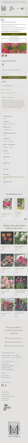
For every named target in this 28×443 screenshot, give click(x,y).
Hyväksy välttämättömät (14, 40)
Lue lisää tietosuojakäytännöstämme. (10, 31)
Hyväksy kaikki (14, 34)
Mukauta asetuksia (14, 37)
